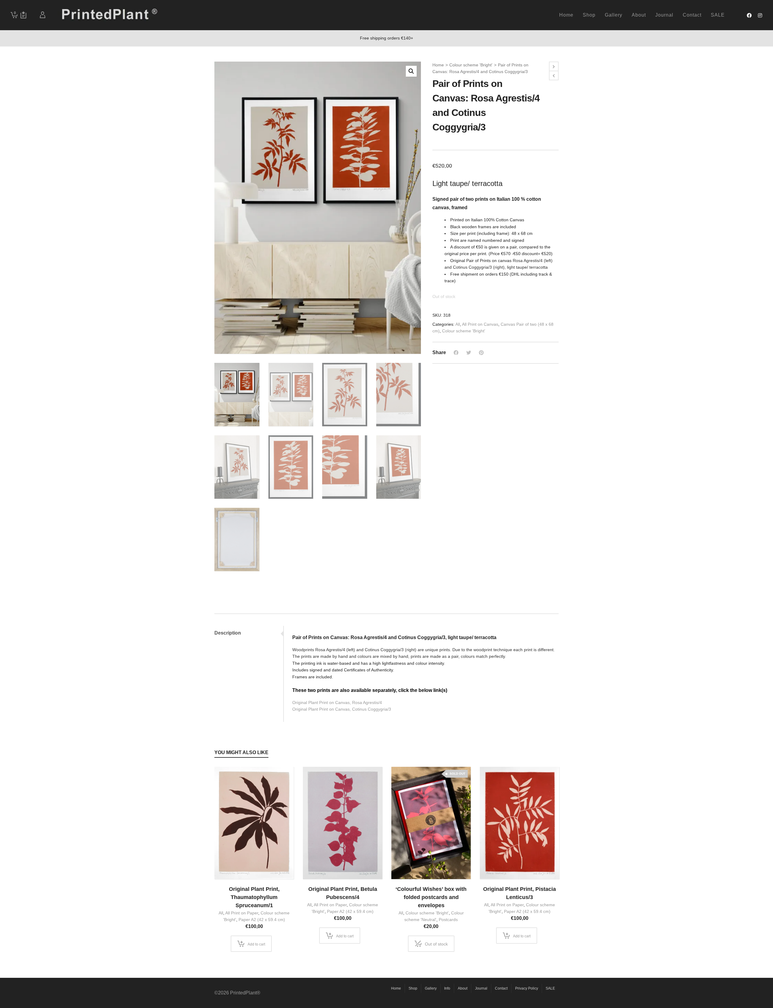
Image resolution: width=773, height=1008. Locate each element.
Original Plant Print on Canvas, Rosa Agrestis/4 (337, 702)
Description (227, 632)
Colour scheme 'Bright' (470, 64)
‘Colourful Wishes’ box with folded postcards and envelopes (431, 897)
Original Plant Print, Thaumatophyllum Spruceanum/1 (254, 897)
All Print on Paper (241, 912)
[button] (411, 71)
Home (438, 64)
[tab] (248, 633)
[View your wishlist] (23, 15)
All (457, 324)
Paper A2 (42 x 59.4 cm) (262, 919)
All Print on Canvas (480, 324)
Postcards (448, 919)
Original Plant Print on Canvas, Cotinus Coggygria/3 (341, 709)
